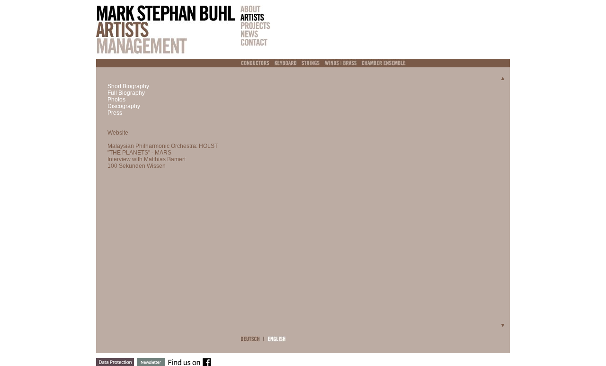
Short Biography (128, 86)
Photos (116, 99)
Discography (123, 106)
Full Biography (126, 93)
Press (114, 113)
